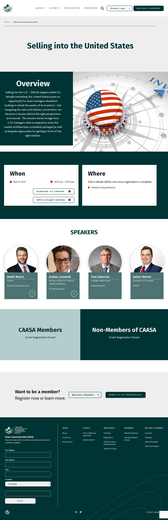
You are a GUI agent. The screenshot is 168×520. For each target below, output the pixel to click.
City (7, 469)
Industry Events (89, 440)
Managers (148, 437)
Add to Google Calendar (50, 199)
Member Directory (131, 433)
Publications (108, 437)
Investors (148, 433)
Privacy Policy (67, 442)
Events (54, 8)
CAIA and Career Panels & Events (110, 443)
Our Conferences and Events (89, 434)
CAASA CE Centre (110, 449)
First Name (10, 450)
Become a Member (148, 8)
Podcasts (107, 433)
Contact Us (66, 437)
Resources (72, 8)
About (40, 8)
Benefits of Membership (125, 395)
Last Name (9, 460)
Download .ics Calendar (50, 191)
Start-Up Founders (152, 446)
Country (8, 479)
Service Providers (151, 442)
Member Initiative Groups (130, 438)
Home (65, 428)
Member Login (117, 8)
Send (20, 501)
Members (91, 8)
